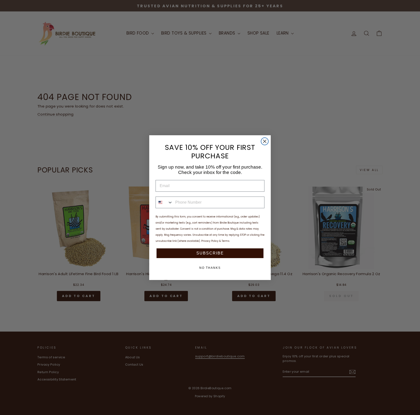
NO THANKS (210, 268)
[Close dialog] (264, 141)
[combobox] (164, 202)
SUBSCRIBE (210, 253)
